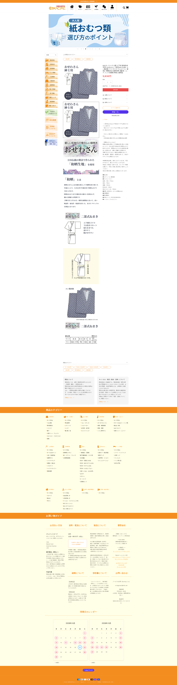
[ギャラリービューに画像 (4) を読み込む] (81, 230)
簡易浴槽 (49, 471)
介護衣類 (88, 59)
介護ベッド (117, 455)
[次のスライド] (95, 48)
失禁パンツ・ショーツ (119, 430)
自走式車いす (66, 495)
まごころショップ (117, 551)
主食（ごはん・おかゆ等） (87, 471)
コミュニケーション (103, 460)
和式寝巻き (78, 59)
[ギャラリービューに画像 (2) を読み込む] (81, 156)
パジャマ (49, 428)
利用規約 (99, 682)
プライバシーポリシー (91, 682)
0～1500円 (68, 367)
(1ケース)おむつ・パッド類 (121, 423)
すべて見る (50, 420)
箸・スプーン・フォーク (69, 455)
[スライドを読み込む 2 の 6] (83, 49)
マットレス (117, 458)
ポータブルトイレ (102, 423)
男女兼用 (67, 423)
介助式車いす (66, 498)
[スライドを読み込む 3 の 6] (86, 49)
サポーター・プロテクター (54, 436)
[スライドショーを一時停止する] (99, 48)
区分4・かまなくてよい (86, 468)
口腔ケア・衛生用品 (103, 452)
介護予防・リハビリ (103, 458)
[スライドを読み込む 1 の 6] (81, 49)
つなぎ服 (49, 423)
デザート (82, 476)
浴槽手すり (50, 458)
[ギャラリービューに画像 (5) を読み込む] (81, 266)
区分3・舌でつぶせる (85, 465)
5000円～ (106, 367)
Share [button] (105, 119)
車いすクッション (68, 503)
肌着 (48, 438)
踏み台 (49, 498)
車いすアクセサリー (68, 506)
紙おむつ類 (117, 425)
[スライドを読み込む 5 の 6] (90, 49)
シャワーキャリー (51, 468)
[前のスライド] (77, 48)
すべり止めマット (51, 452)
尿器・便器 (100, 428)
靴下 (48, 430)
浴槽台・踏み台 (51, 463)
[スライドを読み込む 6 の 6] (92, 49)
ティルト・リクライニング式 (70, 501)
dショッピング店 (121, 567)
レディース (68, 425)
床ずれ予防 (117, 463)
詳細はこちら (68, 397)
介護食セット (83, 481)
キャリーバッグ (85, 430)
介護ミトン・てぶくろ (53, 433)
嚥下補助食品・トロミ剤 (86, 455)
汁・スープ (83, 479)
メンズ (66, 428)
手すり (49, 501)
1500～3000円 (80, 367)
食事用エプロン (67, 452)
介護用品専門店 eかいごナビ (73, 682)
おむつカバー (117, 428)
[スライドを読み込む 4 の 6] (88, 49)
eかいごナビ (126, 551)
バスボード (50, 465)
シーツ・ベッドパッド (120, 452)
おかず (82, 473)
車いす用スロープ (68, 508)
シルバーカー (84, 425)
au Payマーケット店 (121, 563)
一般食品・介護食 (84, 452)
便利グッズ (101, 455)
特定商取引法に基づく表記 (108, 682)
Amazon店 (121, 565)
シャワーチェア (51, 460)
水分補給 (82, 458)
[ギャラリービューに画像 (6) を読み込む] (81, 303)
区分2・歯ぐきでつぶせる (87, 463)
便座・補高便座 (101, 425)
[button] (80, 7)
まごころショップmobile (121, 559)
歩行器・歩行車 (85, 428)
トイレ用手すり (101, 430)
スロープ (49, 495)
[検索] (55, 54)
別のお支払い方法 (115, 115)
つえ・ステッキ (85, 423)
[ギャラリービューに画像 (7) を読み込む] (81, 339)
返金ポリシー (83, 682)
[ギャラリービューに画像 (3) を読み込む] (81, 193)
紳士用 (67, 59)
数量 (104, 79)
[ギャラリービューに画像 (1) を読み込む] (81, 120)
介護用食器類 (66, 458)
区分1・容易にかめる (85, 460)
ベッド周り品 (117, 460)
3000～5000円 (94, 367)
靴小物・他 (68, 430)
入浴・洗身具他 (51, 455)
